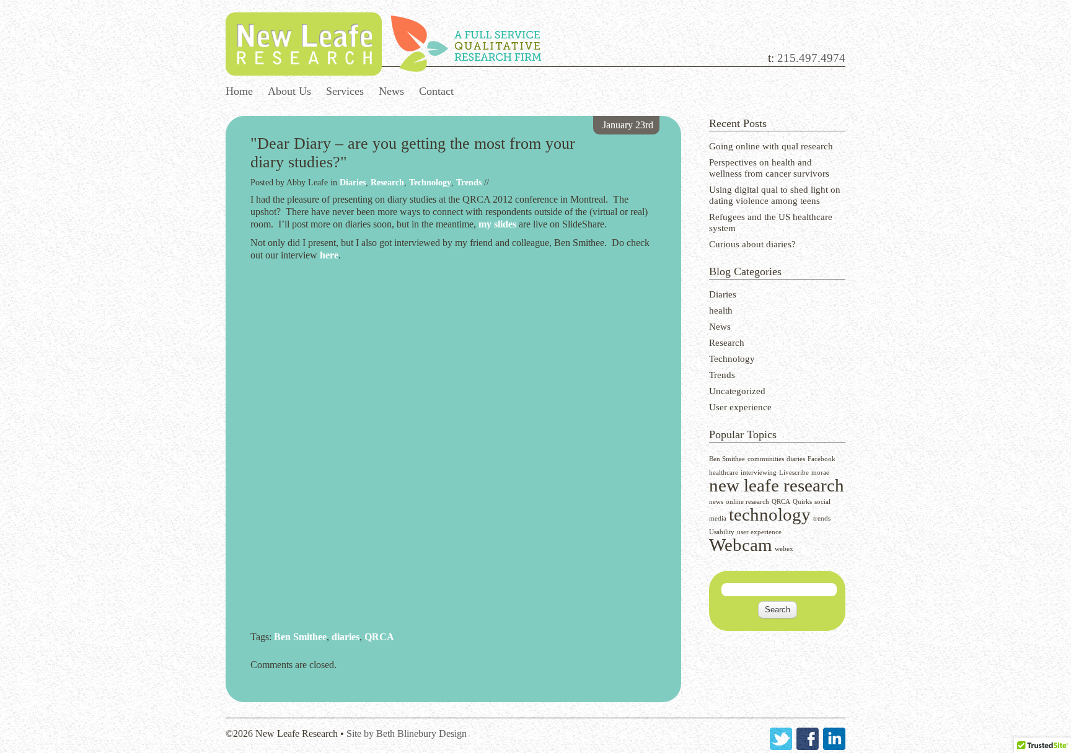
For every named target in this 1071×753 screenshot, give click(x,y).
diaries (796, 459)
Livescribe (794, 472)
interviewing (759, 472)
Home (239, 91)
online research (747, 501)
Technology (732, 359)
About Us (289, 91)
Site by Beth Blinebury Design (406, 733)
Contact (436, 91)
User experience (740, 407)
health (721, 310)
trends (822, 518)
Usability (721, 532)
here (329, 255)
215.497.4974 (811, 57)
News (391, 91)
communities (765, 459)
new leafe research (776, 485)
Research (726, 343)
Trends (722, 375)
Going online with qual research (771, 146)
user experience (759, 532)
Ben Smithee (727, 459)
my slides (497, 224)
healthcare (723, 472)
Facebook (821, 459)
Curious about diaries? (752, 244)
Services (345, 91)
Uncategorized (737, 391)
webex (784, 548)
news (716, 501)
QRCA (781, 501)
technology (770, 514)
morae (820, 472)
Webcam (740, 545)
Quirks (802, 501)
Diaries (722, 294)
